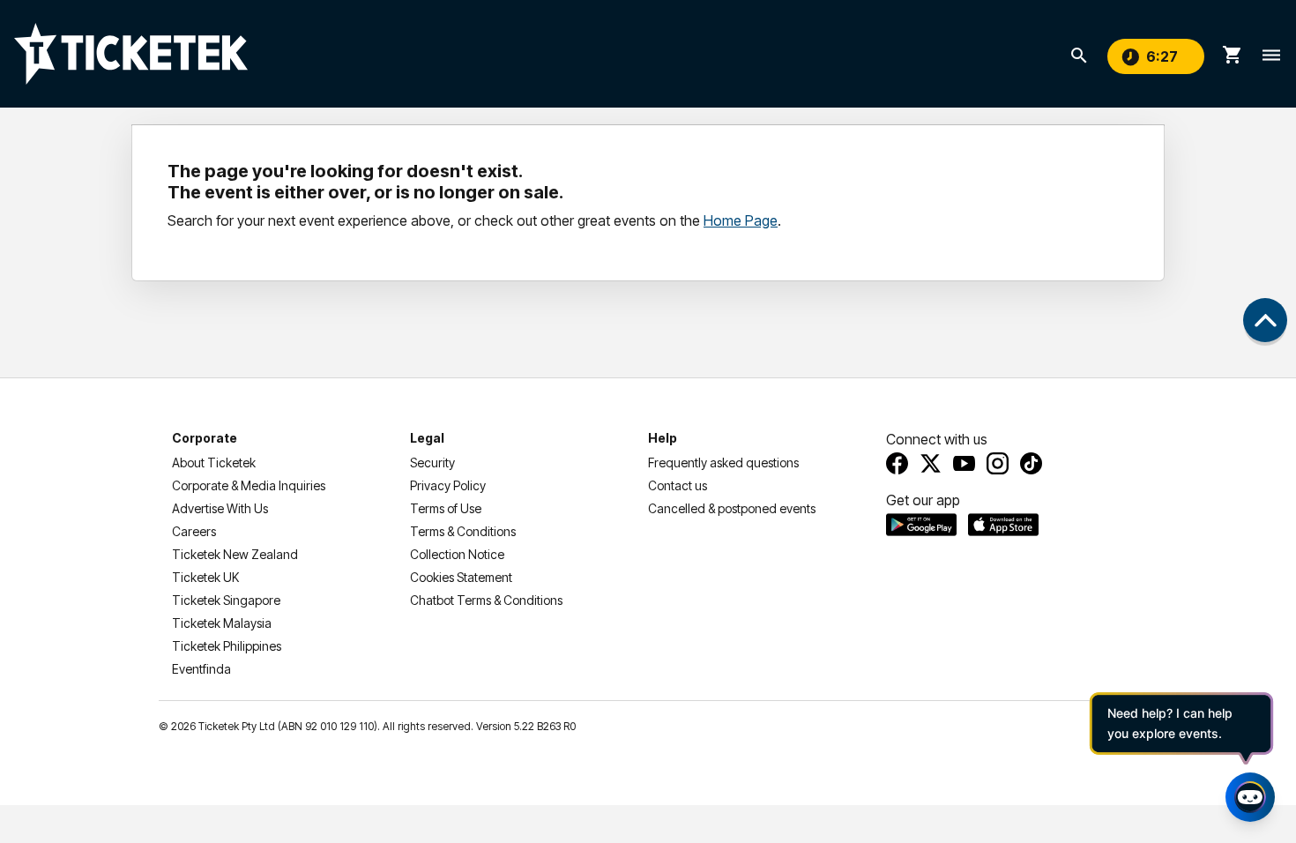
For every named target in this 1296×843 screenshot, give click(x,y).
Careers (194, 531)
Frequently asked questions (723, 462)
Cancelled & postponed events (732, 508)
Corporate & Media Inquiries (248, 485)
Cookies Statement (461, 577)
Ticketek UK (205, 577)
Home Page (741, 220)
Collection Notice (457, 554)
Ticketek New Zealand (235, 554)
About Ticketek (214, 462)
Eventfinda (201, 668)
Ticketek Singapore (226, 600)
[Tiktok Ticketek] (1031, 463)
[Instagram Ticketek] (998, 463)
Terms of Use (445, 508)
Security (432, 462)
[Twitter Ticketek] (931, 463)
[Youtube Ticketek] (964, 463)
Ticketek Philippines (226, 645)
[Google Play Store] (921, 524)
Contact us (677, 485)
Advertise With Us (220, 508)
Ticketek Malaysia (222, 622)
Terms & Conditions (463, 531)
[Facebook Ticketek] (897, 463)
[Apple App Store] (1003, 524)
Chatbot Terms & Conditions (486, 600)
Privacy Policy (448, 485)
